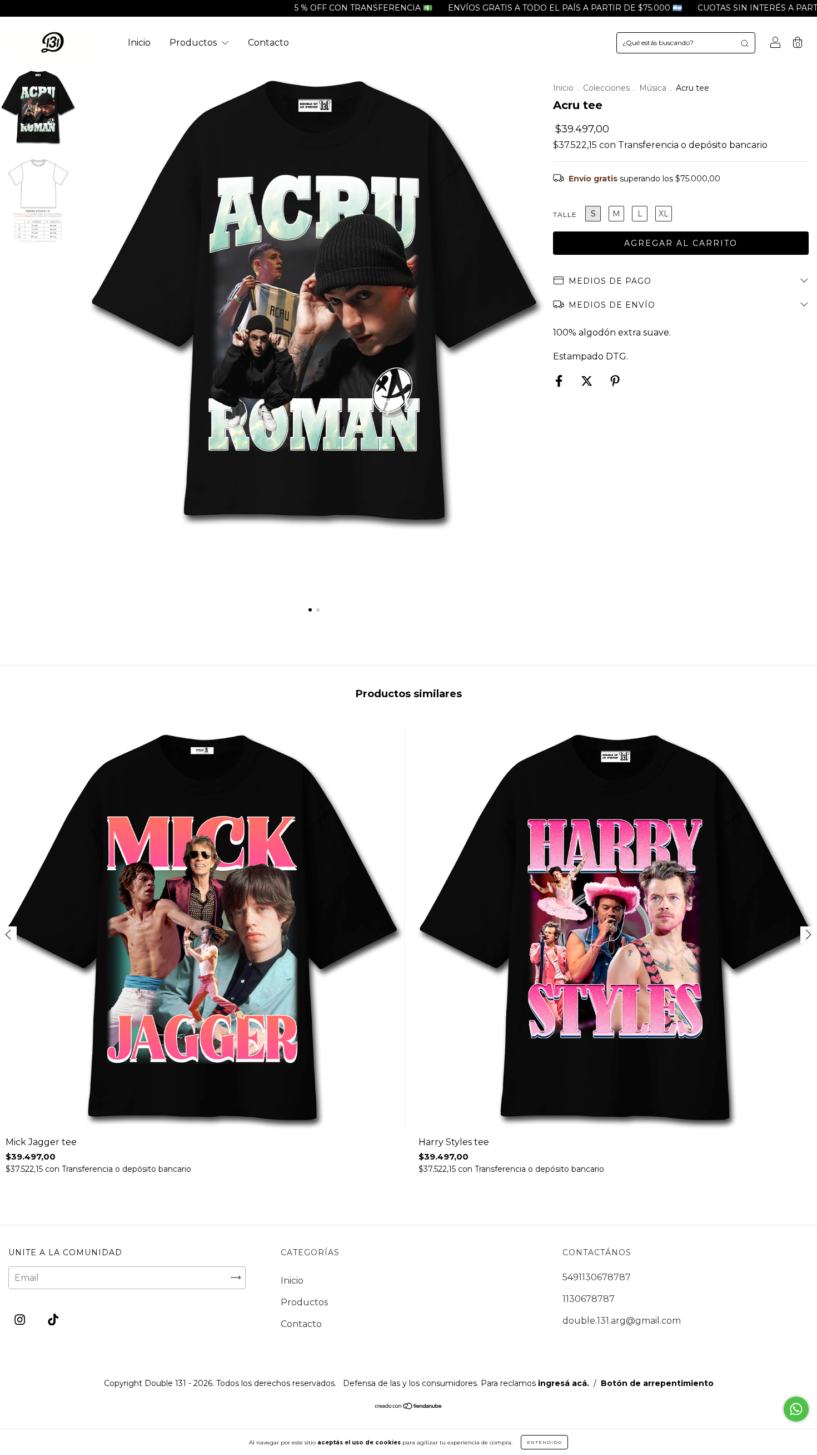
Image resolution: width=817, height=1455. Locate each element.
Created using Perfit (408, 350)
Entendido (544, 1442)
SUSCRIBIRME (409, 309)
